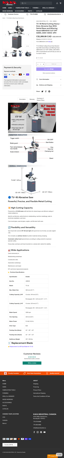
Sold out (54, 64)
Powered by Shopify (21, 452)
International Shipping (39, 393)
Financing (36, 387)
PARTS (4, 405)
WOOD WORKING (7, 11)
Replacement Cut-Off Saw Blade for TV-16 (21, 346)
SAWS (4, 387)
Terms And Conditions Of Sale (41, 396)
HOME (4, 8)
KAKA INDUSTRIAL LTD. (42, 21)
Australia (4, 420)
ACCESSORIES (7, 402)
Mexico (4, 423)
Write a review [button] (32, 363)
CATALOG (39, 11)
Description (22, 99)
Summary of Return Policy (40, 99)
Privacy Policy (37, 390)
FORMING (5, 393)
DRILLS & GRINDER (8, 396)
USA (3, 417)
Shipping (38, 39)
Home (3, 18)
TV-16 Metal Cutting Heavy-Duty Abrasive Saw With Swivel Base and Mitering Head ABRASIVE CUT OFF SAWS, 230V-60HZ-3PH (16, 18)
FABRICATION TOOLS (8, 390)
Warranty (32, 99)
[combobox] (36, 3)
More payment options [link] (49, 73)
